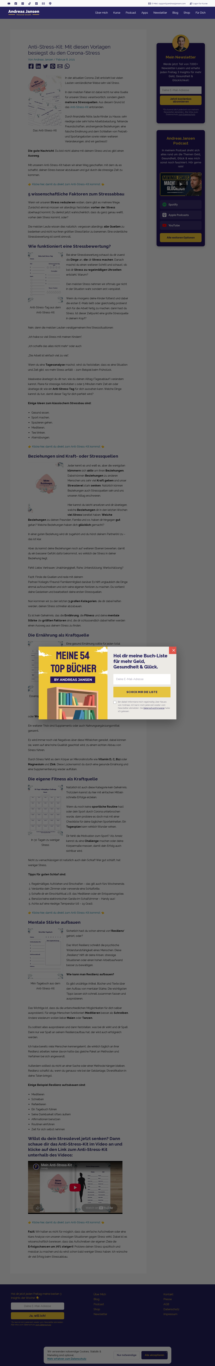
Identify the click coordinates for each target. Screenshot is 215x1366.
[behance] (36, 3)
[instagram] (22, 3)
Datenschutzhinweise (153, 708)
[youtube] (9, 3)
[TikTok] (29, 3)
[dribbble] (50, 3)
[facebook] (15, 3)
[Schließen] (172, 650)
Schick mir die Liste (141, 692)
